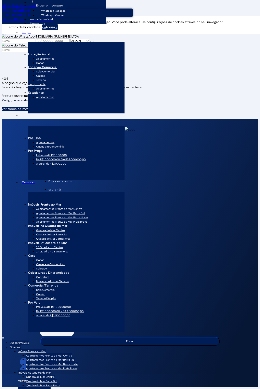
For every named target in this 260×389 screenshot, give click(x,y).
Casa (32, 256)
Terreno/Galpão (46, 298)
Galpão (40, 76)
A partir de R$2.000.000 (51, 163)
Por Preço (35, 151)
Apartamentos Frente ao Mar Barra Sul (60, 213)
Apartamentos (45, 58)
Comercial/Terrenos (43, 285)
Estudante (36, 93)
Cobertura (42, 277)
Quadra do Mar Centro (50, 230)
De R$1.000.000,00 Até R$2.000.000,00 (61, 159)
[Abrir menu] (3, 337)
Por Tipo (34, 138)
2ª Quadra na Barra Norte (52, 251)
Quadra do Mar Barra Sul (51, 234)
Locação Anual (39, 54)
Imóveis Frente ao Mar (44, 205)
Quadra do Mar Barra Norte (53, 238)
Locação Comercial (42, 67)
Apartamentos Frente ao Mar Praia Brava (62, 221)
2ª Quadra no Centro (49, 247)
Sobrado (41, 268)
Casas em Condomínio (50, 146)
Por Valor (35, 303)
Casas (40, 63)
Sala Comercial (45, 71)
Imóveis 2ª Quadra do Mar (47, 243)
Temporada (37, 84)
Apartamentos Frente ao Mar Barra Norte (62, 217)
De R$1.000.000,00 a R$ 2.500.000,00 (60, 311)
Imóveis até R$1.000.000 (51, 155)
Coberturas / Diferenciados (48, 273)
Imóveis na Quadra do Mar (47, 226)
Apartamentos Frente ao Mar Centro (59, 209)
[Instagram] (130, 362)
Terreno (41, 80)
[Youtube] (130, 370)
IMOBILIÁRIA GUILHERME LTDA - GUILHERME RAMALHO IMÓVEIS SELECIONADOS (19, 12)
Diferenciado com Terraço (52, 281)
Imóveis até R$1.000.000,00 (53, 307)
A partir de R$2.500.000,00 (53, 315)
